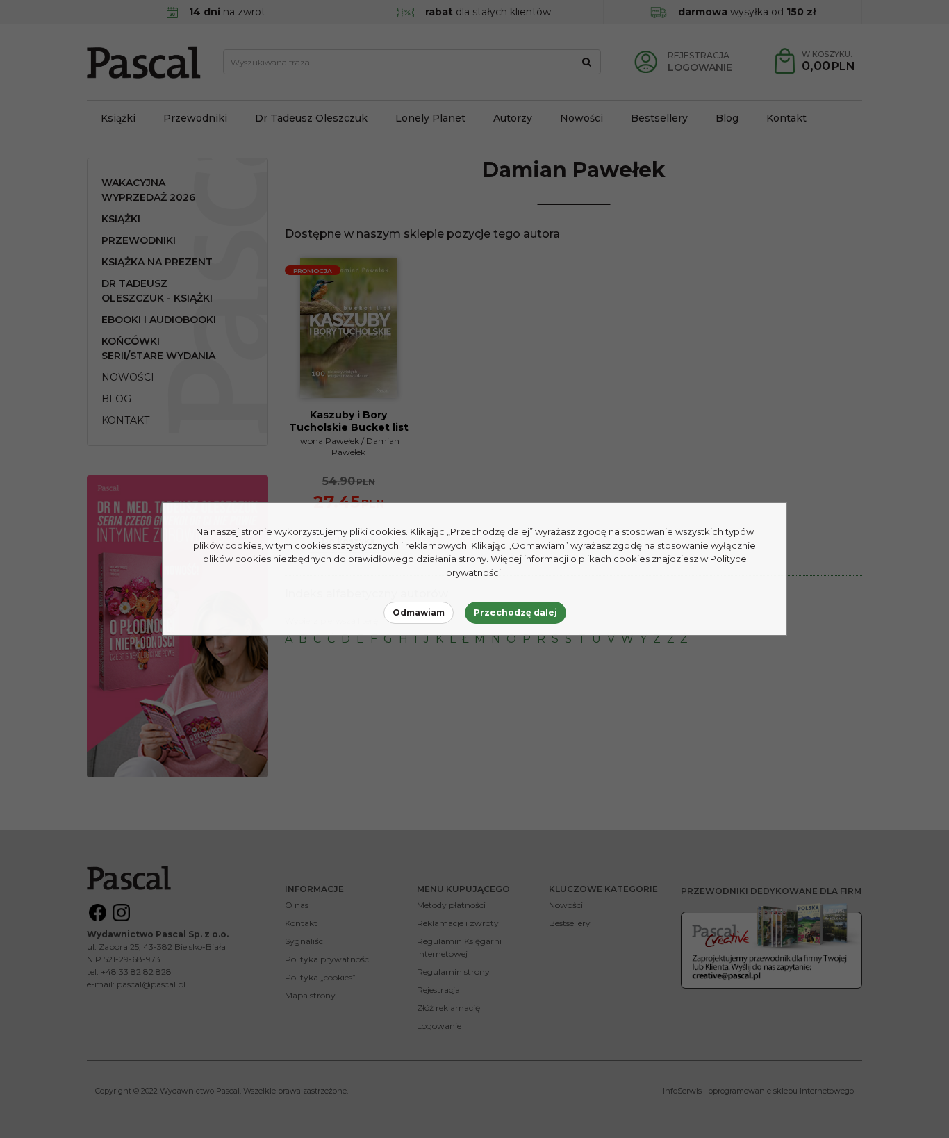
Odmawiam (419, 612)
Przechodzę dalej (515, 612)
